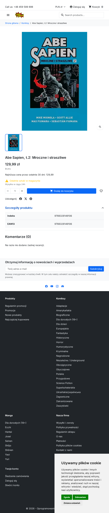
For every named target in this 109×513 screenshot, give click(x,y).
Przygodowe (63, 378)
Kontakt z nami (64, 450)
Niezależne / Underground (70, 360)
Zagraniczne (62, 396)
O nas (59, 436)
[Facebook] (46, 286)
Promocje (10, 310)
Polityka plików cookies (69, 445)
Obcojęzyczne (64, 364)
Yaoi (7, 454)
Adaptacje (61, 305)
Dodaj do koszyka (61, 191)
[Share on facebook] (20, 198)
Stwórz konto (12, 485)
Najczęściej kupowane (17, 319)
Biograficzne (63, 315)
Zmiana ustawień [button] (72, 503)
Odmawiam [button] (80, 497)
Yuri (7, 459)
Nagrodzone (63, 355)
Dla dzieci (61, 324)
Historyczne (62, 337)
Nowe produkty (13, 315)
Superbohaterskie (65, 387)
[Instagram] (57, 286)
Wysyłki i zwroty (65, 422)
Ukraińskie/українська (68, 392)
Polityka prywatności (67, 427)
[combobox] (81, 15)
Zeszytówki (62, 405)
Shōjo (8, 445)
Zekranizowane (64, 401)
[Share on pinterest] (31, 198)
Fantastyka (62, 333)
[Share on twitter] (25, 198)
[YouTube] (51, 286)
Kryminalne (62, 351)
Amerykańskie (63, 310)
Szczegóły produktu (18, 208)
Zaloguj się (11, 480)
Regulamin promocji (15, 305)
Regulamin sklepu (65, 431)
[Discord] (62, 286)
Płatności (61, 441)
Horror (59, 342)
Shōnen (9, 450)
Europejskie (62, 328)
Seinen (8, 441)
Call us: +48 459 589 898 (19, 6)
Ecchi (8, 427)
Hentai (8, 431)
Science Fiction (64, 383)
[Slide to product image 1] (13, 142)
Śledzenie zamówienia (17, 476)
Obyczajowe (63, 369)
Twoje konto (12, 468)
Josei (8, 436)
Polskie (60, 374)
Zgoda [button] (67, 497)
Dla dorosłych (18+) (66, 319)
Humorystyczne (64, 346)
